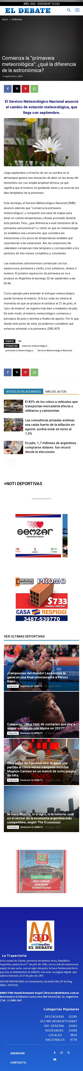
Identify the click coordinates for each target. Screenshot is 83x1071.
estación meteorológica (34, 345)
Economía (13, 827)
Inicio (5, 19)
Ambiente (17, 19)
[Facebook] (8, 89)
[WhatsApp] (34, 89)
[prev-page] (6, 461)
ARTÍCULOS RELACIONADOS (23, 391)
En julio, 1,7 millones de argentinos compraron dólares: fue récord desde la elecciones (50, 447)
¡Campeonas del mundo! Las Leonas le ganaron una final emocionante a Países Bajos (37, 677)
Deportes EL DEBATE (31, 686)
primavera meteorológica (19, 350)
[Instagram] (61, 1053)
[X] (16, 89)
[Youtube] (54, 1059)
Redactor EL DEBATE (31, 733)
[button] (50, 536)
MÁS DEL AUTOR (56, 391)
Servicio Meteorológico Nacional (54, 350)
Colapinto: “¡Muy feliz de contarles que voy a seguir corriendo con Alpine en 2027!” (41, 726)
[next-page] (12, 461)
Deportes (13, 686)
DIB (19, 341)
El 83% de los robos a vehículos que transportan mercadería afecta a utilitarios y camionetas (51, 406)
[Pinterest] (25, 89)
